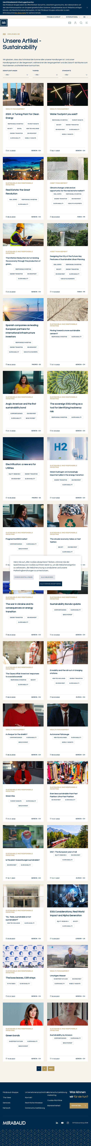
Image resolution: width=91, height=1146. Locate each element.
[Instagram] (68, 1123)
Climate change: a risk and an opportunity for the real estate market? (67, 189)
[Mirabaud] (14, 1123)
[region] (45, 573)
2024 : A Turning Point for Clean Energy (22, 116)
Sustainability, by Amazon (61, 1035)
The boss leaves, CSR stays (20, 978)
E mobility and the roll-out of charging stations (66, 671)
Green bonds (13, 1035)
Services (6, 1103)
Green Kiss (10, 796)
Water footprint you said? (63, 114)
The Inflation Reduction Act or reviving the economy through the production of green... (23, 261)
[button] (75, 23)
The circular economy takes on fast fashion (65, 540)
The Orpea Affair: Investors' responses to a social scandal (22, 675)
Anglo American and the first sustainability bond (21, 406)
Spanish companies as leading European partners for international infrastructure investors (22, 331)
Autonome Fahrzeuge (59, 734)
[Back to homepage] (4, 23)
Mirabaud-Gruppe (10, 1092)
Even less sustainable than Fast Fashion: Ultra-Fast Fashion (64, 795)
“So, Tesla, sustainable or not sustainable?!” (18, 918)
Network (6, 1108)
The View (7, 1097)
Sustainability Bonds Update (65, 604)
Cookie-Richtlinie (54, 1100)
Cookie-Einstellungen (24, 577)
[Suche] (81, 23)
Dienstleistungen (10, 70)
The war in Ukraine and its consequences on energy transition (19, 608)
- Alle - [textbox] (7, 75)
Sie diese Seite (20, 13)
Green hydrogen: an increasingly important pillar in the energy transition (67, 473)
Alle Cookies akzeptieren (50, 584)
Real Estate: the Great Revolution (18, 192)
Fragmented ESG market (16, 539)
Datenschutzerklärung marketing (56, 1093)
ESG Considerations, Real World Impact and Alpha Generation (67, 913)
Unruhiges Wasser (58, 976)
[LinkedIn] (57, 1123)
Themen (36, 70)
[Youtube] (62, 1123)
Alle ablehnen (47, 577)
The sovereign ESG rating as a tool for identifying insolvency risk (66, 408)
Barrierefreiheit (54, 1106)
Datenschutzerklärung (34, 1108)
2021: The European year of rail (63, 852)
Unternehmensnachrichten (34, 1092)
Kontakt (28, 1097)
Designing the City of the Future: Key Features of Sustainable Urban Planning (67, 257)
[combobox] (16, 75)
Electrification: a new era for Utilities (21, 466)
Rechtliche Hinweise (34, 1103)
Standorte (66, 70)
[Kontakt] (70, 23)
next (51, 1068)
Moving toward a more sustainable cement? (65, 332)
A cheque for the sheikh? (16, 734)
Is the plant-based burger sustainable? (23, 860)
